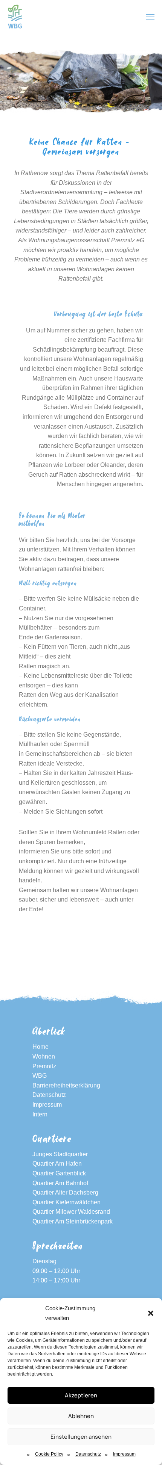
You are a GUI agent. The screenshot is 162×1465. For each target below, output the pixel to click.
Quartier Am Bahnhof (60, 1183)
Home (40, 1047)
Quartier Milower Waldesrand (71, 1211)
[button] (150, 1313)
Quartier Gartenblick (59, 1173)
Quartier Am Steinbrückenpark (72, 1221)
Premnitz (44, 1066)
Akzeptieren (81, 1395)
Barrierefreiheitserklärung (66, 1085)
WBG (39, 1075)
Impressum (124, 1454)
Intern (39, 1114)
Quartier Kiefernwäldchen (66, 1202)
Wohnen (43, 1056)
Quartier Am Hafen (57, 1163)
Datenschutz (88, 1454)
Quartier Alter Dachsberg (65, 1192)
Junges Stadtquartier (60, 1154)
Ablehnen (81, 1416)
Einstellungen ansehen (81, 1437)
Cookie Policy (49, 1454)
